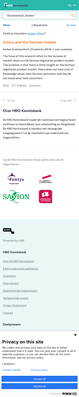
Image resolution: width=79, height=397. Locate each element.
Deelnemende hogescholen (20, 290)
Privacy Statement (14, 305)
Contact (8, 313)
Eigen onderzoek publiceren (20, 268)
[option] (39, 187)
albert (41, 33)
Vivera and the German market (29, 42)
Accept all (40, 378)
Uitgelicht (9, 276)
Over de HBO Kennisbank (18, 261)
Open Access (11, 283)
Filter (6, 25)
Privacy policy (39, 369)
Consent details (11, 369)
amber (31, 33)
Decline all (39, 386)
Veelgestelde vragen (15, 298)
